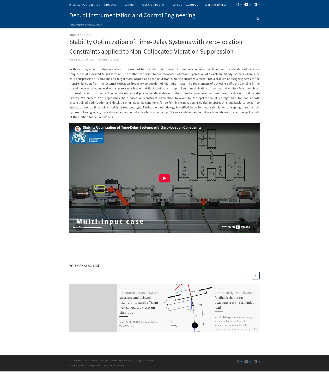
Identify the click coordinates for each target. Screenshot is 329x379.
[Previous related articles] (247, 275)
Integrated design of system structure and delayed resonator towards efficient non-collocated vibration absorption (139, 303)
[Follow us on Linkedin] (257, 5)
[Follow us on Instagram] (239, 5)
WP (82, 365)
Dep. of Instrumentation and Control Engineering (105, 360)
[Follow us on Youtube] (247, 5)
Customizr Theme (113, 365)
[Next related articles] (256, 275)
